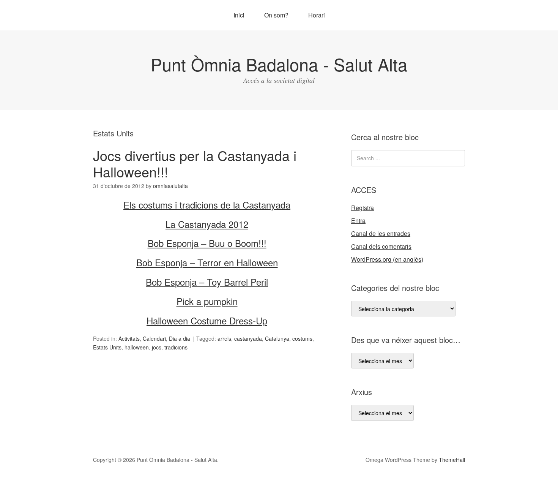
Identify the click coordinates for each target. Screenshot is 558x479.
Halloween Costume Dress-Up (207, 320)
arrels (224, 338)
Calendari (154, 338)
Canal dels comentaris (381, 246)
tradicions (176, 347)
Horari (316, 15)
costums (302, 338)
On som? (276, 15)
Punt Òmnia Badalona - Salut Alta (279, 64)
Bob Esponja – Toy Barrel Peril (207, 281)
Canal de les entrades (380, 233)
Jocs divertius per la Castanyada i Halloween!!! (194, 163)
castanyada (248, 338)
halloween (137, 347)
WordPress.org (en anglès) (387, 259)
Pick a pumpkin (207, 301)
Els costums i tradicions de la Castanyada (206, 204)
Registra (362, 207)
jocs (156, 347)
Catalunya (277, 338)
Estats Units (107, 347)
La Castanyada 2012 (207, 224)
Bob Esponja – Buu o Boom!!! (207, 243)
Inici (238, 15)
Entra (358, 220)
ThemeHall (452, 459)
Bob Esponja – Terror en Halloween (207, 262)
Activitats (129, 338)
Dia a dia (179, 338)
